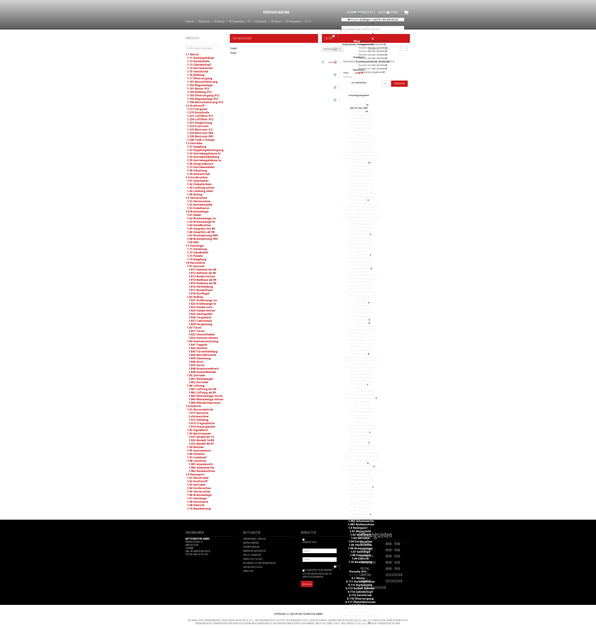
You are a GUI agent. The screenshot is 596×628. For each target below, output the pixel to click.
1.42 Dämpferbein (360, 241)
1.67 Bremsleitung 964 (360, 292)
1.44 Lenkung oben (360, 248)
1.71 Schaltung (360, 306)
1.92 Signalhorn (360, 483)
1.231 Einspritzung (360, 179)
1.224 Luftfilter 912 (360, 176)
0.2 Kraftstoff (359, 622)
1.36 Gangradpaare (360, 220)
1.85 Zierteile (359, 432)
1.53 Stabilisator (360, 265)
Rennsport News (310, 542)
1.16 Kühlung (360, 131)
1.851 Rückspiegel (361, 435)
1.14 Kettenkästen (360, 125)
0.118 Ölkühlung (360, 605)
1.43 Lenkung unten (360, 244)
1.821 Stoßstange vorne (361, 357)
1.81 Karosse (359, 323)
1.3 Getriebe (358, 200)
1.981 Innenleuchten (361, 517)
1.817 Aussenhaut (361, 347)
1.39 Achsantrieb (360, 231)
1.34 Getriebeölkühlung (360, 213)
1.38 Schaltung (360, 227)
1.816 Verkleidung (361, 343)
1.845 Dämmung (361, 415)
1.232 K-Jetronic (360, 183)
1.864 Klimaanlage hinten (361, 456)
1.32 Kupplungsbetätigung (360, 207)
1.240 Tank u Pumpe (360, 196)
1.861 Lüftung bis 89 (361, 446)
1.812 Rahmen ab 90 (361, 330)
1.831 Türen (361, 388)
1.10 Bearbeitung (360, 562)
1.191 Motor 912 (360, 145)
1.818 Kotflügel (361, 350)
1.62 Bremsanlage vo (201, 218)
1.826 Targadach (361, 374)
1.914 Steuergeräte (361, 480)
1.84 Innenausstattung (359, 398)
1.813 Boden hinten (361, 333)
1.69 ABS (360, 299)
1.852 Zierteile (361, 439)
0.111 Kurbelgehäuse (360, 581)
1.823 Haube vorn (361, 364)
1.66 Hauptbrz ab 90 (360, 289)
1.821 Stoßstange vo (203, 300)
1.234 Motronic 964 (360, 190)
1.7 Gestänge (359, 302)
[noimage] (326, 58)
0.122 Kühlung (360, 612)
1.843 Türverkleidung (361, 408)
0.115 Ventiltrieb (360, 595)
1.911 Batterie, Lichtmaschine (361, 470)
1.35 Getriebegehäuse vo (204, 160)
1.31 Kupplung (360, 203)
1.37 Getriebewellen (360, 224)
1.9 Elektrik (359, 463)
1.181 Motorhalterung (360, 138)
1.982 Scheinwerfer (361, 521)
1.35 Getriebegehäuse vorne (360, 217)
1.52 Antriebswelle (360, 261)
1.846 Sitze (361, 418)
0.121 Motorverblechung (360, 609)
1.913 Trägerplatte (361, 476)
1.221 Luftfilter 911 (360, 172)
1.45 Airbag (360, 251)
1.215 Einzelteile (360, 169)
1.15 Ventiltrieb (360, 128)
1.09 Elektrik (360, 558)
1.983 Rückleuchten (361, 524)
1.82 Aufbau (360, 353)
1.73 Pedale (360, 312)
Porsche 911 (357, 104)
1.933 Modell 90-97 (361, 497)
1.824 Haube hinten (361, 367)
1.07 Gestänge (360, 551)
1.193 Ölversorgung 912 (360, 152)
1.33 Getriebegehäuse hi (360, 210)
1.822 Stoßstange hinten (361, 360)
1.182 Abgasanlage (360, 142)
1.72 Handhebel (360, 309)
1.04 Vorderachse (360, 541)
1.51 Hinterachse (360, 258)
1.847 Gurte (361, 422)
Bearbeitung (359, 92)
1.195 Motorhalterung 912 (360, 159)
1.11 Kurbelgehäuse (360, 114)
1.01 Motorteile (360, 531)
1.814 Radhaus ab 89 (361, 336)
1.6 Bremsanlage (358, 268)
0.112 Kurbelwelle (360, 585)
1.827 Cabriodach (361, 377)
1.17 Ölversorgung (360, 135)
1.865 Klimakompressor (361, 459)
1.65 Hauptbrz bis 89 (360, 285)
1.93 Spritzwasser (359, 487)
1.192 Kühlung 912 (360, 149)
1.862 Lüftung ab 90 (361, 449)
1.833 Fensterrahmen (361, 394)
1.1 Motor (358, 111)
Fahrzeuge (359, 79)
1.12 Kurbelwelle (360, 118)
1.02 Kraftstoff (360, 534)
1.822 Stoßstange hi (202, 303)
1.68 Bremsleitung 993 (360, 295)
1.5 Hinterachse (359, 254)
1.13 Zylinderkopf (360, 121)
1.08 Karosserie (360, 555)
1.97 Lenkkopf (360, 511)
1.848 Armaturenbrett (361, 425)
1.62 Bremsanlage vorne (360, 275)
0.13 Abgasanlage (360, 619)
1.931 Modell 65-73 (361, 490)
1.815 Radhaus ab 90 (361, 340)
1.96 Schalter (360, 507)
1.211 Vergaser (360, 166)
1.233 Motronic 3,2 (360, 186)
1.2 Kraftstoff (358, 162)
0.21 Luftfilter (360, 626)
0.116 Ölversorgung (360, 598)
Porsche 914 (357, 571)
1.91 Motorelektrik (359, 466)
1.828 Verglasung (361, 381)
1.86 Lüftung (359, 442)
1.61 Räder (360, 271)
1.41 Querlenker (360, 237)
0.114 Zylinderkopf (360, 592)
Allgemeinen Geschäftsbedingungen (317, 571)
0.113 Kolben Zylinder (360, 588)
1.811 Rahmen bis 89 (361, 326)
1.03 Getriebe (360, 538)
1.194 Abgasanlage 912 (360, 155)
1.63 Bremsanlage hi (360, 278)
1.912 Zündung (361, 473)
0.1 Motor (358, 578)
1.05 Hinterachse (360, 545)
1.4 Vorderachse (359, 234)
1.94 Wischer (360, 500)
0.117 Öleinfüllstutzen (360, 602)
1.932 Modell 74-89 (361, 493)
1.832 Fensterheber (361, 391)
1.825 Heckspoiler (361, 371)
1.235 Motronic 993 (360, 193)
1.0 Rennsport (358, 528)
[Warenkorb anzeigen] (407, 14)
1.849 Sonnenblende (361, 429)
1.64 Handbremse (360, 282)
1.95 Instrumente (360, 504)
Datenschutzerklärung (313, 576)
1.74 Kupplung (360, 316)
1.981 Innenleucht (201, 464)
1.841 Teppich (361, 401)
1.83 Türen (359, 384)
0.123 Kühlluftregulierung (360, 615)
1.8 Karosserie (359, 319)
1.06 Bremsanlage (360, 548)
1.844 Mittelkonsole (361, 411)
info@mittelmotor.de (200, 551)
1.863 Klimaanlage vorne (361, 452)
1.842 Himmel (361, 405)
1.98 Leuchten (360, 514)
